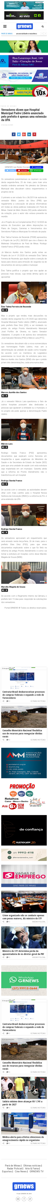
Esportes (7, 1171)
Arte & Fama (32, 1168)
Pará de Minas (9, 106)
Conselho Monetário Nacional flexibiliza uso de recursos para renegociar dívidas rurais (22, 733)
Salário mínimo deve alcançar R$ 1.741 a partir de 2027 (22, 1103)
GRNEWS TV (37, 1171)
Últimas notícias (38, 701)
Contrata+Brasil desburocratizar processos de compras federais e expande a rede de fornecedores (23, 694)
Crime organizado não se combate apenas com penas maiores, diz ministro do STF (23, 917)
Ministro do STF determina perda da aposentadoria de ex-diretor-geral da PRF (23, 952)
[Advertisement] (24, 635)
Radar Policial (39, 922)
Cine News (21, 1171)
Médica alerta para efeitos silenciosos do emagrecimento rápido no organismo (23, 1138)
